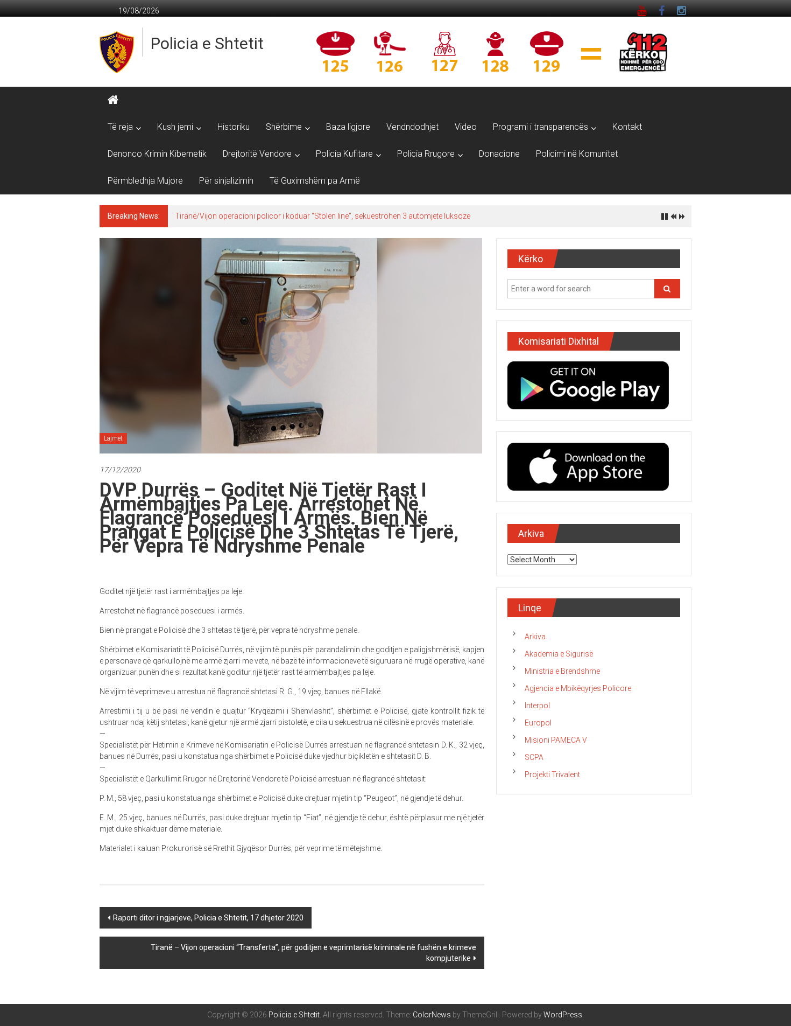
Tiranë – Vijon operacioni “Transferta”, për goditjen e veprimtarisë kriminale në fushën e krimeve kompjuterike (313, 952)
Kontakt (627, 127)
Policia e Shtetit (207, 43)
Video (466, 127)
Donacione (499, 154)
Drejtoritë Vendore (257, 154)
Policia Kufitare (344, 154)
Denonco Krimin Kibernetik (157, 154)
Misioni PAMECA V (556, 740)
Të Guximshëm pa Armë (315, 181)
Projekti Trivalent (552, 774)
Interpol (537, 705)
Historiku (233, 127)
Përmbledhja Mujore (145, 181)
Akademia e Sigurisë (559, 654)
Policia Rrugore (426, 154)
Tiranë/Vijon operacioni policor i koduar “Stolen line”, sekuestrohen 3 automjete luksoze (322, 216)
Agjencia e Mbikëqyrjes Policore (578, 688)
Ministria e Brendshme (562, 671)
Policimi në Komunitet (577, 154)
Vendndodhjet (412, 127)
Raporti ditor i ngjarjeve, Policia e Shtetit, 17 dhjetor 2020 (208, 917)
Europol (538, 722)
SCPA (534, 757)
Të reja (120, 127)
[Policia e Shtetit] (113, 100)
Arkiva (535, 636)
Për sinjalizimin (226, 181)
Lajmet (113, 438)
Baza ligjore (348, 127)
